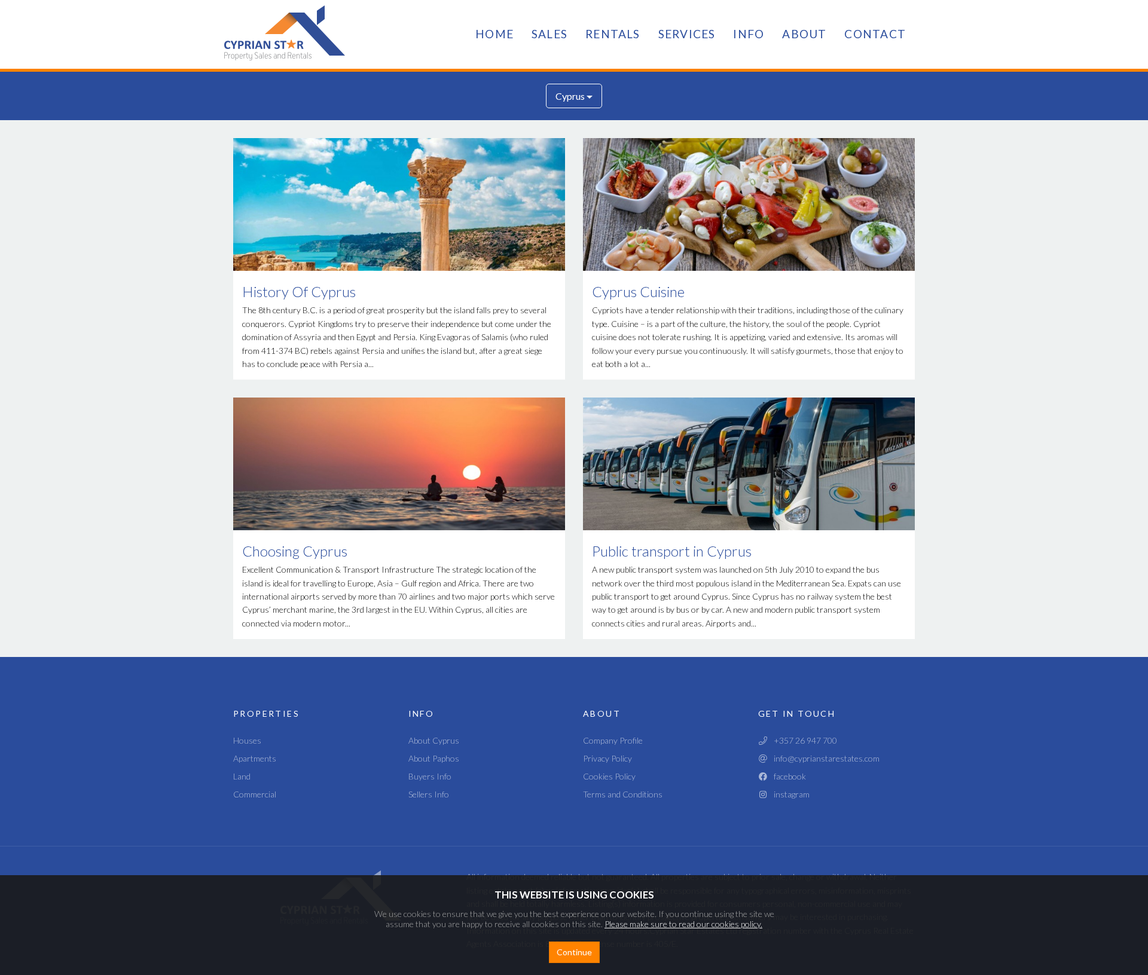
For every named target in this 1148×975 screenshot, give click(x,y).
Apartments (254, 758)
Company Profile (613, 740)
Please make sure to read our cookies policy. (683, 924)
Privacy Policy (607, 758)
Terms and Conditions (622, 794)
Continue (574, 952)
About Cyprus (433, 740)
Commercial (254, 794)
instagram (789, 794)
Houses (247, 740)
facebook (787, 776)
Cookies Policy (609, 776)
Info (748, 34)
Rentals (612, 34)
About (804, 34)
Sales (549, 34)
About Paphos (433, 758)
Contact (875, 34)
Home (494, 34)
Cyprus (571, 96)
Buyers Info (429, 776)
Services (687, 34)
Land (242, 776)
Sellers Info (428, 794)
